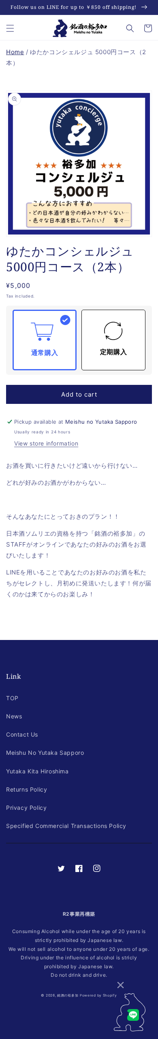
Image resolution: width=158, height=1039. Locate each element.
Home (15, 52)
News (14, 716)
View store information (46, 443)
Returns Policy (26, 789)
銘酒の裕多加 (67, 995)
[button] (10, 28)
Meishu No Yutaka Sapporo (45, 752)
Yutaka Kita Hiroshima (37, 771)
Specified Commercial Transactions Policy (66, 825)
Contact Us (22, 734)
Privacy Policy (26, 807)
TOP (12, 698)
